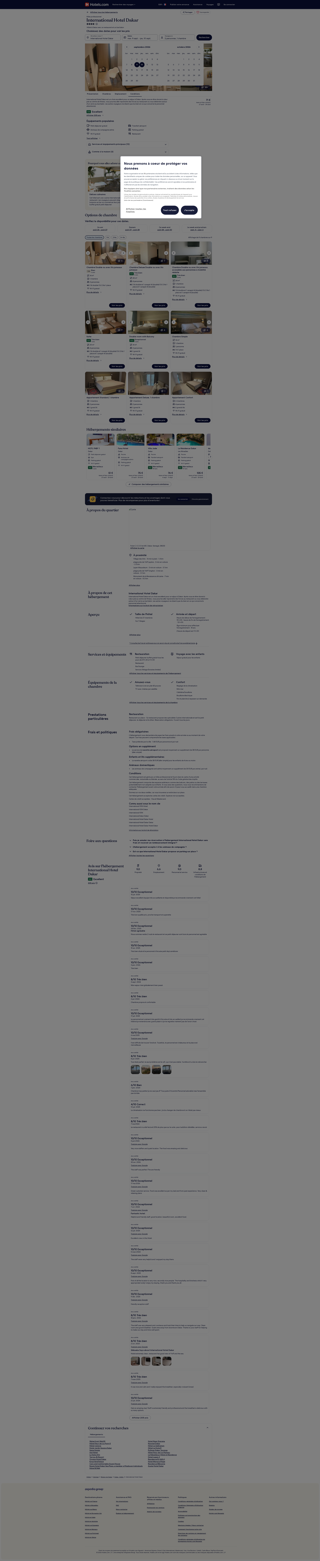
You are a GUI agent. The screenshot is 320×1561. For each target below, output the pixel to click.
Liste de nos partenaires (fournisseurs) (138, 200)
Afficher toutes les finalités (136, 210)
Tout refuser (170, 210)
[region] (161, 187)
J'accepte (189, 210)
